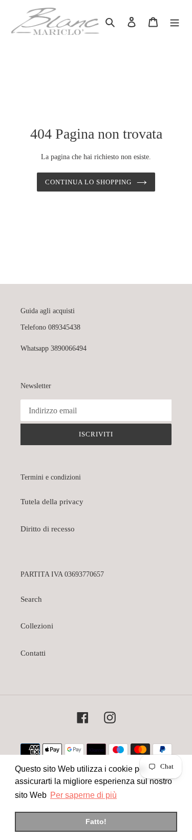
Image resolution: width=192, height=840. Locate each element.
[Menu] (174, 21)
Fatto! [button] (96, 821)
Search (31, 599)
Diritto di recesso (47, 529)
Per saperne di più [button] (83, 795)
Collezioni (36, 626)
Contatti (33, 653)
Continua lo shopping (88, 182)
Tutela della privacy (51, 502)
